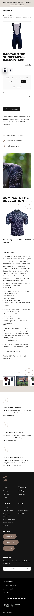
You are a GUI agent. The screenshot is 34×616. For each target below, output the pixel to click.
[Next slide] (29, 204)
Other (5, 497)
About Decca (23, 510)
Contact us (10, 542)
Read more (7, 124)
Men (11, 15)
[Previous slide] (19, 204)
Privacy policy (8, 582)
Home (5, 15)
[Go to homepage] (7, 10)
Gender (6, 92)
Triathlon (21, 494)
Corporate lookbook (7, 515)
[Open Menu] (30, 11)
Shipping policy (8, 589)
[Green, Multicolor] (18, 240)
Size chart (17, 87)
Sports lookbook (9, 519)
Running (6, 494)
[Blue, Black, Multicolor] (16, 240)
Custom (6, 503)
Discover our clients (8, 524)
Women (22, 487)
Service (21, 513)
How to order (8, 511)
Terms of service (9, 585)
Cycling (5, 491)
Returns (9, 536)
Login (8, 548)
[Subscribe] (27, 569)
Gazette (21, 507)
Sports (5, 507)
